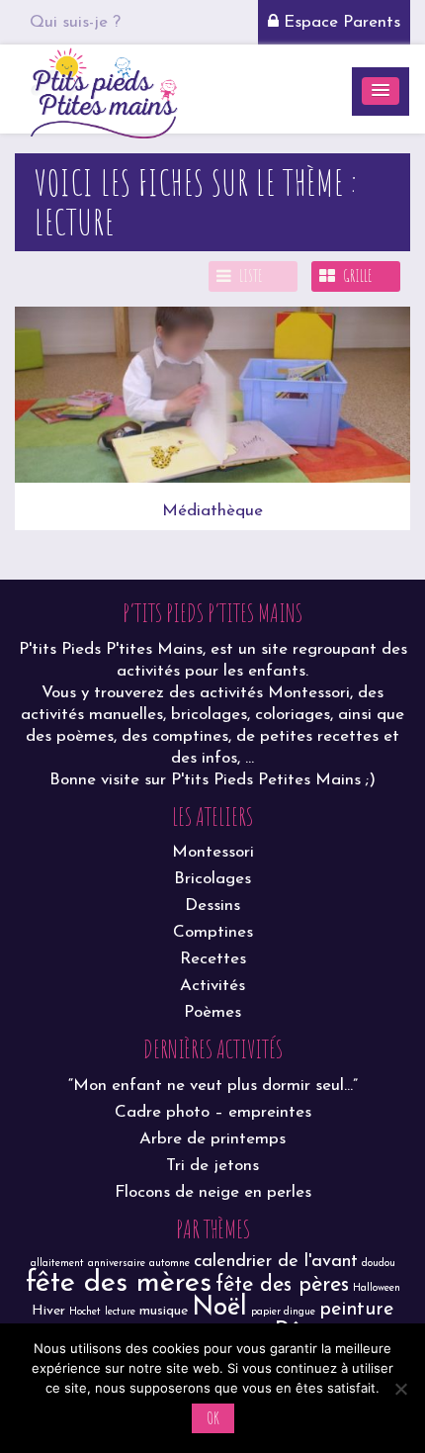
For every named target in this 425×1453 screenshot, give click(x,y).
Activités (212, 985)
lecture (120, 1312)
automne (169, 1263)
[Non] (400, 1389)
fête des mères (119, 1283)
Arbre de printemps (212, 1139)
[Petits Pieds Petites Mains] (104, 90)
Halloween (376, 1288)
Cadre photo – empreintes (213, 1112)
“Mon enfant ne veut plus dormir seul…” (213, 1085)
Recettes (213, 959)
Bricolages (212, 878)
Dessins (212, 905)
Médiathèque (212, 510)
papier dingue (283, 1312)
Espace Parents (339, 22)
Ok (213, 1418)
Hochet (85, 1312)
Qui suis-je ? (75, 22)
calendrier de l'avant (276, 1261)
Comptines (213, 932)
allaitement (57, 1263)
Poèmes (212, 1012)
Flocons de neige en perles (213, 1192)
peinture (356, 1309)
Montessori (213, 852)
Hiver (48, 1311)
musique (163, 1311)
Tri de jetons (212, 1165)
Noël (219, 1308)
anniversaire (116, 1263)
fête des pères (282, 1285)
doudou (378, 1263)
